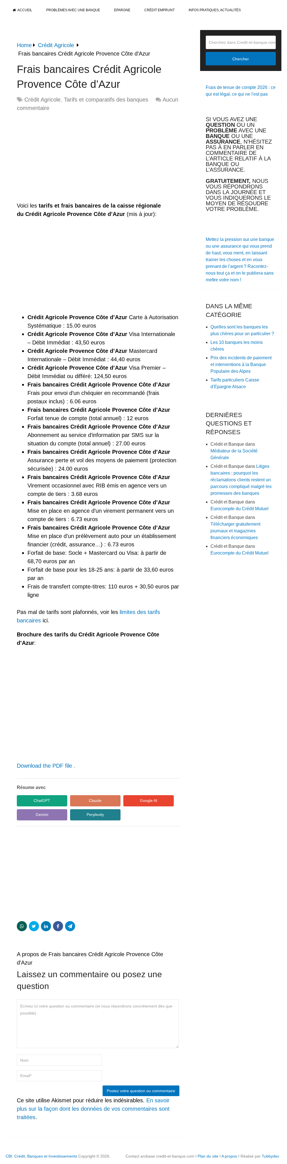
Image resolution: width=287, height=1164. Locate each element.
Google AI (148, 800)
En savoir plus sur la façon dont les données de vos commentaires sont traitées (93, 1108)
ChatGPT (42, 800)
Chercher (240, 59)
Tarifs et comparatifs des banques (106, 99)
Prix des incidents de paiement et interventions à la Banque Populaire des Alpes (241, 364)
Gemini (42, 814)
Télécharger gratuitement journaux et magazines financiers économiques (235, 531)
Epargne (122, 10)
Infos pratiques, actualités (215, 10)
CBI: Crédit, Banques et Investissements (41, 1156)
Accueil (24, 10)
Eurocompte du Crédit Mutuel (239, 508)
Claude (95, 800)
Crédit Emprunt (159, 10)
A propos (229, 1156)
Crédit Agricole (42, 99)
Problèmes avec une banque (73, 10)
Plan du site (208, 1156)
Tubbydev (270, 1156)
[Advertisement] (64, 157)
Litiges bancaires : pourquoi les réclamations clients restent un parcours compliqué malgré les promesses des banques (241, 480)
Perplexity (95, 814)
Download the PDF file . (46, 766)
